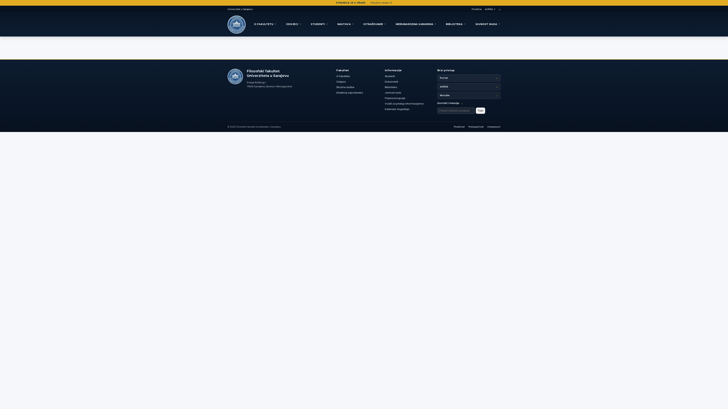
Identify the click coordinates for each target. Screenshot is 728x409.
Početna (477, 9)
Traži (480, 110)
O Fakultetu (343, 76)
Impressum (493, 126)
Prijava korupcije (395, 98)
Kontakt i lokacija (450, 103)
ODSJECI (293, 24)
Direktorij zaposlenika (349, 92)
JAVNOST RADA (487, 24)
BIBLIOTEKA (456, 24)
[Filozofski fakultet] (235, 76)
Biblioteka (391, 87)
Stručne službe (345, 87)
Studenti (390, 76)
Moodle (469, 95)
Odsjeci (341, 82)
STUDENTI (319, 24)
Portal (469, 78)
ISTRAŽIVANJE (374, 24)
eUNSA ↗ (490, 9)
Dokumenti (391, 82)
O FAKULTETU (265, 24)
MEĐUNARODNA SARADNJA (416, 24)
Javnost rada (393, 92)
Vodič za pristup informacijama (404, 103)
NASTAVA (345, 24)
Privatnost (459, 126)
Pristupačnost (476, 126)
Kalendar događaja (397, 109)
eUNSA (469, 86)
